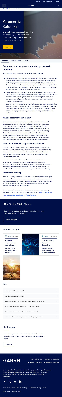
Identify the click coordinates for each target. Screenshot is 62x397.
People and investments (35, 362)
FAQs (19, 60)
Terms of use (6, 388)
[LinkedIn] (20, 382)
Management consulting (51, 362)
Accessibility (23, 388)
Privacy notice (15, 388)
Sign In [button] (38, 1)
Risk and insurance (36, 359)
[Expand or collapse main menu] (4, 5)
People (26, 60)
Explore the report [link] (11, 220)
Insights (13, 60)
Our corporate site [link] (47, 1)
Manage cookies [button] (41, 388)
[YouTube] (15, 382)
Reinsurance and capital (52, 359)
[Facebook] (5, 382)
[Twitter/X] (10, 382)
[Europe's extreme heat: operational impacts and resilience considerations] (11, 267)
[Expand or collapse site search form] (58, 5)
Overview (5, 60)
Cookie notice (32, 388)
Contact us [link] (57, 1)
